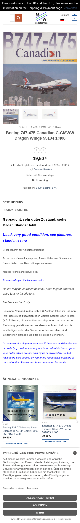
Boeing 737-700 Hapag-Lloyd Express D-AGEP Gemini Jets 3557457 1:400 (20, 430)
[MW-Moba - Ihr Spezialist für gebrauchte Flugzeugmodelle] (41, 17)
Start (23, 127)
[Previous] (9, 69)
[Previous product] (43, 150)
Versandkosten (43, 169)
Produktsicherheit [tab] (16, 210)
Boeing (46, 127)
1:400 (34, 127)
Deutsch (64, 15)
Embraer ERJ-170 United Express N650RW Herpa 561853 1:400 (56, 429)
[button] (5, 17)
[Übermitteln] (18, 18)
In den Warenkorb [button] (17, 443)
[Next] (71, 69)
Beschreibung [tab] (13, 202)
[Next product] (36, 150)
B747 (58, 127)
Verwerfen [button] (70, 8)
